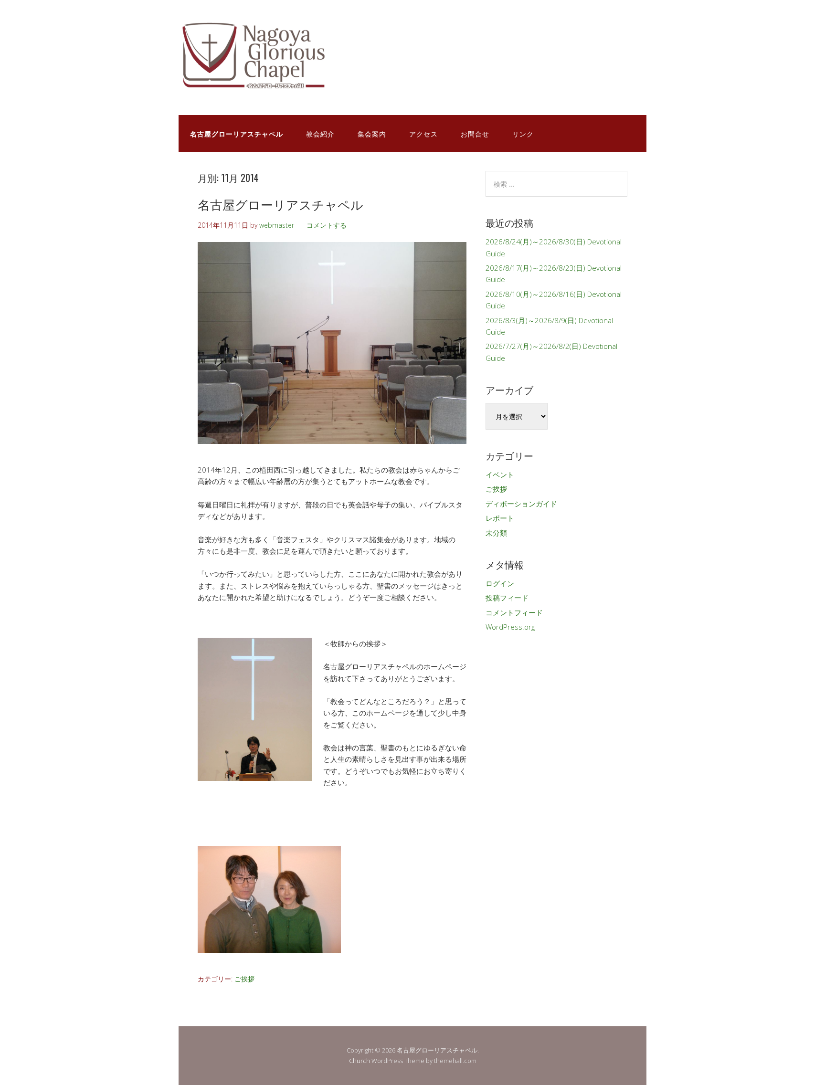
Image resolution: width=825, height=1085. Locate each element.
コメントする (327, 225)
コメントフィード (514, 612)
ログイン (500, 583)
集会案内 (372, 133)
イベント (500, 474)
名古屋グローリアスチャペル (280, 204)
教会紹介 (320, 133)
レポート (500, 518)
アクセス (423, 133)
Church (359, 1060)
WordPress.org (510, 627)
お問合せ (475, 133)
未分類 (496, 532)
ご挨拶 (244, 978)
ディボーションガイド (521, 503)
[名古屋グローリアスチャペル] (274, 85)
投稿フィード (507, 597)
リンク (523, 133)
